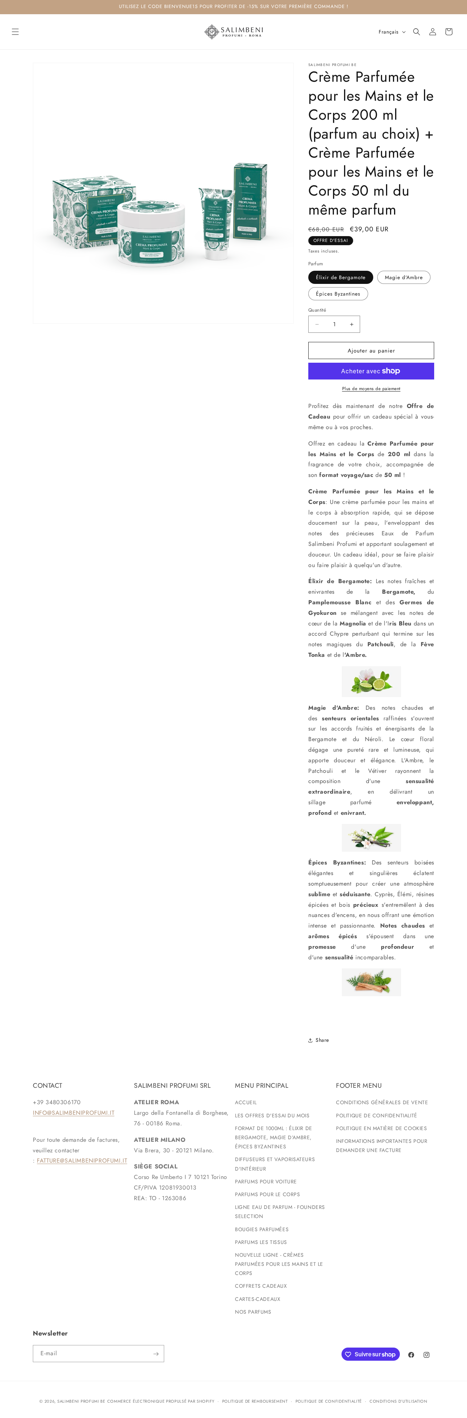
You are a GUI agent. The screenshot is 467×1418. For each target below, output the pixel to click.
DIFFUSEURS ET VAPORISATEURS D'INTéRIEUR (275, 1164)
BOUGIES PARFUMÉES (262, 1229)
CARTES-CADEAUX (257, 1299)
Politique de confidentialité (329, 1401)
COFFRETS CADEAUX (261, 1286)
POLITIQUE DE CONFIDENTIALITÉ (376, 1115)
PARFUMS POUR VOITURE (266, 1181)
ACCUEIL (245, 1102)
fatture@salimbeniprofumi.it (82, 1161)
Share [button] (322, 1040)
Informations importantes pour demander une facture (381, 1145)
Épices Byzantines (338, 293)
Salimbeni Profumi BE (81, 1401)
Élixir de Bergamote (341, 277)
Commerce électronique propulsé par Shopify (161, 1401)
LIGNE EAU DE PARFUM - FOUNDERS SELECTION (280, 1211)
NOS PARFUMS (253, 1311)
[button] (15, 32)
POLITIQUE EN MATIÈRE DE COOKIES (381, 1128)
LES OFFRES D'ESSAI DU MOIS (272, 1115)
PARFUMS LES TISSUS (261, 1242)
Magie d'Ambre (404, 277)
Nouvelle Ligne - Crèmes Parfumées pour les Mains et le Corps (279, 1264)
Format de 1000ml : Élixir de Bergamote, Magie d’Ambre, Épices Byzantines (273, 1137)
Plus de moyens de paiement (371, 388)
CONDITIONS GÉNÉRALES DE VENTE (382, 1102)
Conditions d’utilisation (399, 1401)
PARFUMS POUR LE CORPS (267, 1194)
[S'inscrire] (156, 1354)
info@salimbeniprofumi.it (73, 1113)
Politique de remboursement (255, 1401)
